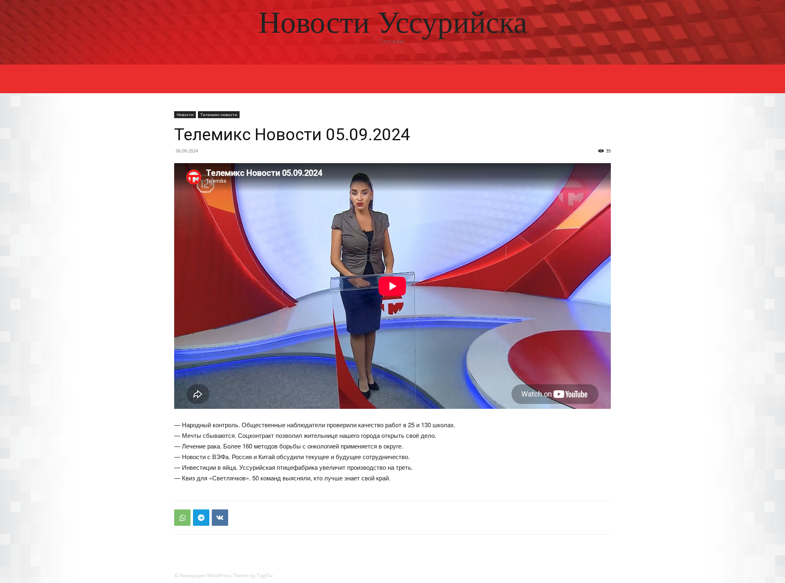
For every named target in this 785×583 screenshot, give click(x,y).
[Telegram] (201, 517)
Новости (185, 114)
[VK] (220, 517)
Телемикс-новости (218, 114)
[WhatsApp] (182, 517)
